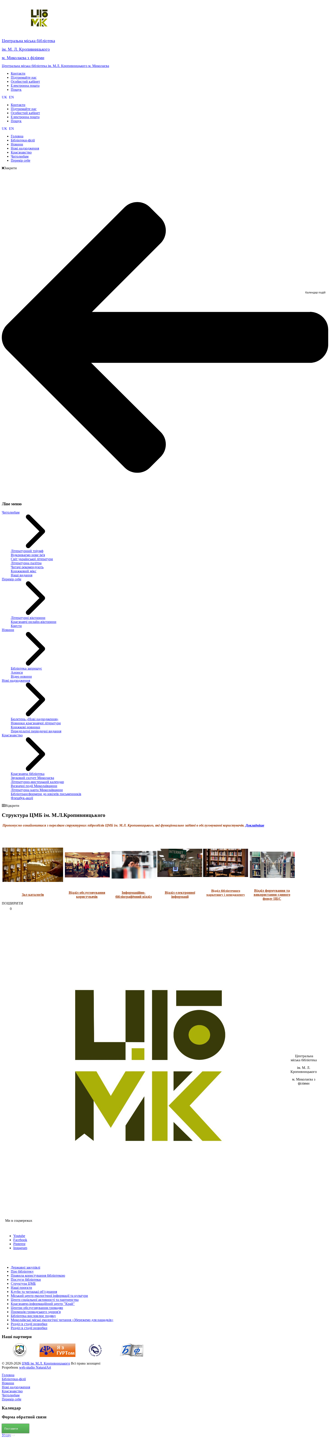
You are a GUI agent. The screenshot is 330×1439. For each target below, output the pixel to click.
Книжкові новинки (25, 727)
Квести (16, 626)
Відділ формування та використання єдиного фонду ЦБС (272, 895)
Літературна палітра (26, 563)
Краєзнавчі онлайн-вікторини (33, 622)
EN (11, 97)
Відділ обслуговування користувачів (87, 895)
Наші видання (21, 575)
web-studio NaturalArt (35, 1367)
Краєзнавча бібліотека (27, 774)
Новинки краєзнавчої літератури (36, 723)
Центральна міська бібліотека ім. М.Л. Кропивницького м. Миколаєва (55, 66)
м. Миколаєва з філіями (23, 57)
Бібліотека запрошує (26, 668)
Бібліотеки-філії (14, 1379)
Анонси (17, 672)
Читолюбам (11, 512)
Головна (8, 1375)
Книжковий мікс (23, 571)
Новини (8, 630)
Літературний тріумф (27, 551)
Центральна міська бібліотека (28, 40)
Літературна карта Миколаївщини (37, 790)
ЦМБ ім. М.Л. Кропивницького (46, 1363)
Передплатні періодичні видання (36, 731)
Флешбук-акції (22, 798)
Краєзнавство (12, 735)
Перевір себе (11, 579)
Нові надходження (16, 680)
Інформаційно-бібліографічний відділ (133, 895)
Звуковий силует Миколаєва (32, 778)
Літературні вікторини (28, 618)
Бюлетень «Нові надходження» (34, 719)
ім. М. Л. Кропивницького (26, 49)
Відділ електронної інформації (180, 895)
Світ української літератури (32, 559)
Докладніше (254, 825)
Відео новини (21, 676)
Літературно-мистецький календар (37, 782)
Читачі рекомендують (27, 567)
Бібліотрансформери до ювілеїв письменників (46, 794)
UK (5, 97)
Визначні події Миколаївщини (34, 786)
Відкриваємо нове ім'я (28, 555)
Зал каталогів (33, 894)
